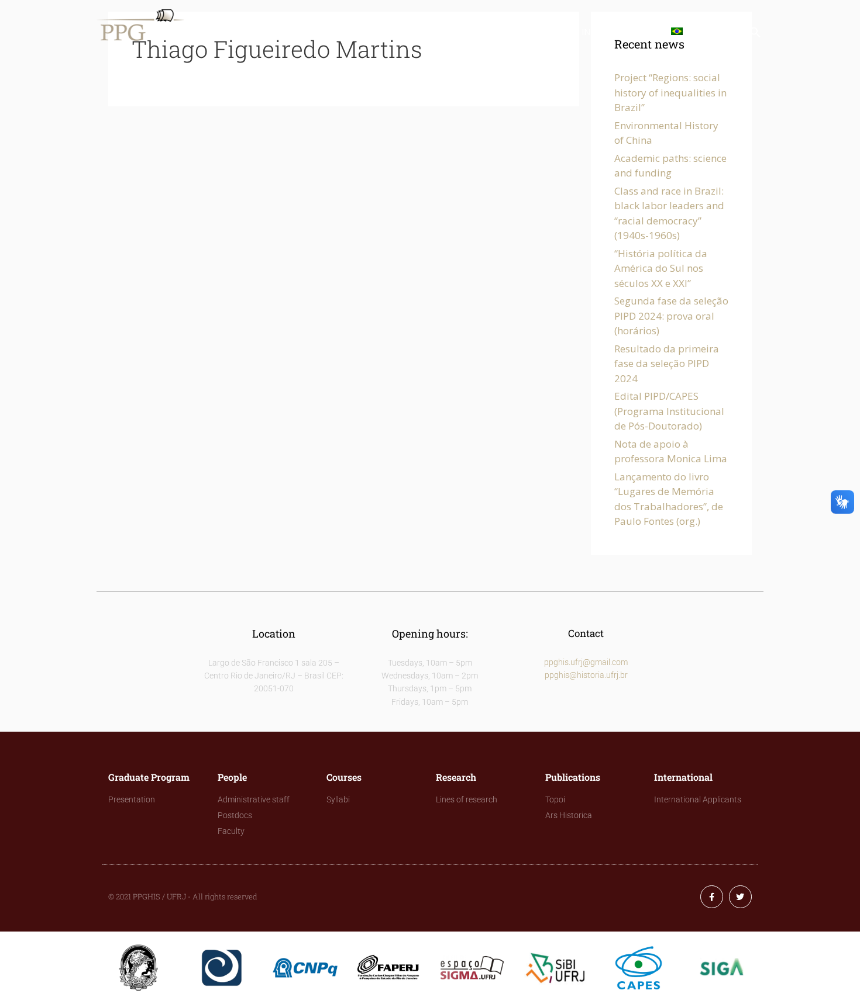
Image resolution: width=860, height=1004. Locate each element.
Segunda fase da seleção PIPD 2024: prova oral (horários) (671, 315)
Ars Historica (568, 815)
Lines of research (466, 799)
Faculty (231, 831)
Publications (528, 31)
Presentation (131, 799)
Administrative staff (254, 799)
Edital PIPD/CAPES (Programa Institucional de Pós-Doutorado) (669, 410)
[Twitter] (740, 896)
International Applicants (697, 799)
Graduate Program (252, 31)
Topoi (555, 799)
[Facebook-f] (711, 896)
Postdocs (235, 815)
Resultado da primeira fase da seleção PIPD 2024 (666, 363)
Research (454, 31)
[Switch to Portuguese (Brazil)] (679, 32)
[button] (755, 34)
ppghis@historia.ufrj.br (586, 675)
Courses (392, 31)
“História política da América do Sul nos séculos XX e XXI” (660, 268)
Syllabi (338, 799)
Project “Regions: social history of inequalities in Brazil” (670, 92)
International (615, 31)
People (334, 31)
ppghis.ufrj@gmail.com (586, 662)
